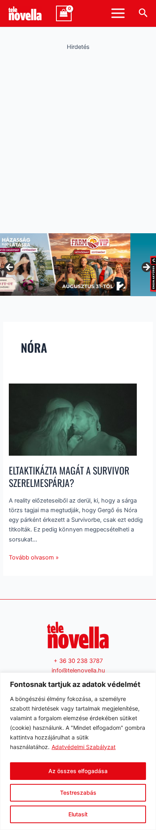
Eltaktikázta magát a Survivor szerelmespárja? (69, 476)
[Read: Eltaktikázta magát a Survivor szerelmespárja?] (73, 419)
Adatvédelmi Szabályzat (84, 746)
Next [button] (146, 268)
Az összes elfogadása (78, 770)
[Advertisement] (78, 140)
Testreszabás (78, 792)
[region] (78, 751)
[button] (143, 13)
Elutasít (78, 814)
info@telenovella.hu (78, 670)
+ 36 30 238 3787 (78, 660)
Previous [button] (10, 268)
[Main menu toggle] (118, 13)
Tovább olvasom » (34, 557)
